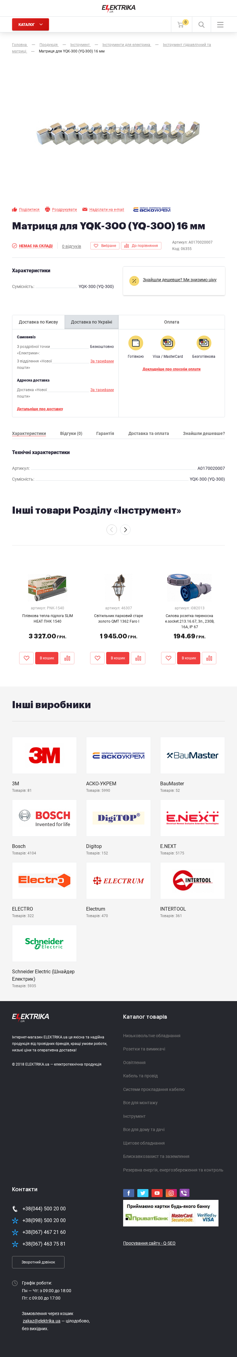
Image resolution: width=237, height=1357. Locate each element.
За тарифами (102, 361)
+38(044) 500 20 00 (44, 1209)
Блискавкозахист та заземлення (156, 1156)
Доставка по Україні (91, 321)
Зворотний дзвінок (38, 1262)
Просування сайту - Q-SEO (149, 1243)
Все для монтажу (140, 1102)
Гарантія (105, 433)
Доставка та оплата (148, 433)
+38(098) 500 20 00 (44, 1220)
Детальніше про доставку (40, 409)
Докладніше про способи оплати (172, 369)
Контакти (24, 1189)
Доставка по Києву (38, 321)
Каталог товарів (145, 1017)
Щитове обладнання (144, 1143)
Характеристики (29, 433)
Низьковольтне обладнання (152, 1035)
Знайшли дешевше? (204, 433)
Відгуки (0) (71, 433)
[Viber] (184, 1193)
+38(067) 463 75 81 (44, 1244)
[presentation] (111, 529)
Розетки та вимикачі (144, 1048)
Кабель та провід (140, 1075)
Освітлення (134, 1062)
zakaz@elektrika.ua (41, 1320)
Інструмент (134, 1116)
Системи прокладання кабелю (154, 1089)
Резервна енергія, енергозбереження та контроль (173, 1169)
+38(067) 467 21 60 (44, 1232)
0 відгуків (71, 246)
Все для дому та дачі (143, 1129)
